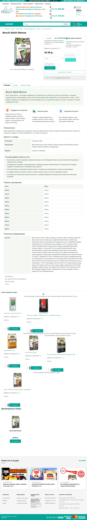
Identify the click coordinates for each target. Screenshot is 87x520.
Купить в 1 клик (70, 60)
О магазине (5, 3)
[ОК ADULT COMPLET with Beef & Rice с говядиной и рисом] (44, 305)
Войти (78, 10)
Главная (7, 29)
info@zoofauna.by (50, 503)
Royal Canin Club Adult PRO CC (13, 313)
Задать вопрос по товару (64, 72)
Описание (7, 85)
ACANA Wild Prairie (9, 350)
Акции (4, 503)
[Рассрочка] (43, 1)
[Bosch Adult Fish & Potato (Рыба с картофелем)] (17, 380)
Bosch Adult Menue (15, 431)
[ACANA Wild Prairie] (12, 340)
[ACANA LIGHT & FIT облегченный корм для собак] (61, 345)
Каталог (9, 24)
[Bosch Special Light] (33, 343)
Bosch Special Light (30, 352)
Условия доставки (22, 503)
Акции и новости (28, 3)
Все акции (82, 460)
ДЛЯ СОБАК (19, 29)
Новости (5, 500)
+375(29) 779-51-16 (50, 500)
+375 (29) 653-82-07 (50, 498)
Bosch (38, 29)
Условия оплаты (21, 500)
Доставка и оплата (16, 3)
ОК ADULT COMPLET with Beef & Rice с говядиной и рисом (44, 315)
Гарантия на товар (22, 498)
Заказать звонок (78, 13)
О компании (6, 498)
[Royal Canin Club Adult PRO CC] (13, 303)
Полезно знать (39, 3)
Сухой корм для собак (30, 29)
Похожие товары (26, 85)
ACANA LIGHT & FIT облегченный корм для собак (61, 354)
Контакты (48, 3)
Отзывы (15, 85)
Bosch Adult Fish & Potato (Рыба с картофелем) (17, 389)
